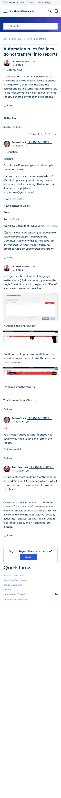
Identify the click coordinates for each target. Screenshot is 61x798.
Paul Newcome (20, 467)
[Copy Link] (27, 65)
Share (8, 105)
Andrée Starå (19, 142)
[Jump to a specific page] (55, 134)
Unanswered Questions (30, 594)
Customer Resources (14, 580)
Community (10, 2)
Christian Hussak (20, 61)
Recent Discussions (13, 575)
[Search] (50, 11)
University (44, 2)
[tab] (9, 118)
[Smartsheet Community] (22, 11)
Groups (7, 589)
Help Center (27, 2)
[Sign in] (56, 11)
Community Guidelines (15, 599)
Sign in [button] (28, 557)
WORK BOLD (48, 226)
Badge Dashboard (12, 585)
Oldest (16, 127)
